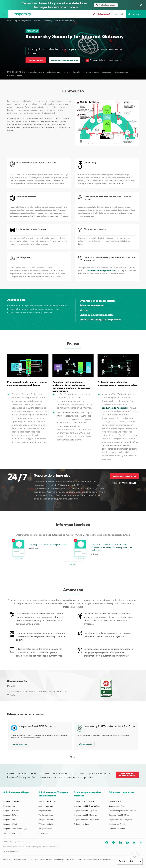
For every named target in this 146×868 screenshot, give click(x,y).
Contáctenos (7, 859)
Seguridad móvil (44, 810)
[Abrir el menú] (4, 14)
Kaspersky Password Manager (15, 829)
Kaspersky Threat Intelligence (120, 820)
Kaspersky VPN (9, 820)
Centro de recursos (46, 859)
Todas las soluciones (11, 833)
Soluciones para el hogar (16, 792)
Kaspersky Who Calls (11, 824)
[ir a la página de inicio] (22, 14)
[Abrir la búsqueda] (122, 14)
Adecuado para (53, 72)
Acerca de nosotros (20, 859)
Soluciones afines (14, 76)
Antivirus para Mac (45, 806)
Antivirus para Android (47, 801)
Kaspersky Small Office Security (86, 801)
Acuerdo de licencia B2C (50, 847)
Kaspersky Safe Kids (11, 815)
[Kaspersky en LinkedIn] (120, 842)
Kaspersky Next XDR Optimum (85, 815)
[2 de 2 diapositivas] (75, 756)
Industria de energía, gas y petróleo (100, 319)
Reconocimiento (121, 72)
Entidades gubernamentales (96, 314)
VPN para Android (45, 824)
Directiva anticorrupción (33, 847)
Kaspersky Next (115, 801)
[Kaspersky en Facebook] (106, 842)
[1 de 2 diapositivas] (71, 756)
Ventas (84, 310)
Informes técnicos (91, 72)
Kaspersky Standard (11, 801)
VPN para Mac (44, 833)
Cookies (21, 847)
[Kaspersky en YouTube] (127, 842)
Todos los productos (82, 824)
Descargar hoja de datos (105, 60)
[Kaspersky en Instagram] (134, 842)
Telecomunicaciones (92, 305)
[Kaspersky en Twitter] (113, 842)
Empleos (79, 859)
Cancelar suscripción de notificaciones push (97, 859)
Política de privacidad (10, 847)
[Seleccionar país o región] (116, 14)
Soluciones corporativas (121, 792)
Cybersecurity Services (118, 806)
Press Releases (59, 859)
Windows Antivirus (45, 815)
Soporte (76, 72)
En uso (67, 72)
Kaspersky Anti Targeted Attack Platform (110, 726)
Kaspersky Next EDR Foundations (87, 806)
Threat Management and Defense (122, 810)
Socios (30, 859)
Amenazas (106, 72)
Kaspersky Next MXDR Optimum (86, 820)
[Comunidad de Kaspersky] (141, 842)
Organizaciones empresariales (97, 300)
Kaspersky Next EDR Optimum (37, 726)
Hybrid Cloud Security (117, 824)
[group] (40, 549)
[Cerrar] (141, 5)
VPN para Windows (46, 820)
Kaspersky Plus (9, 806)
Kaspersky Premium (11, 810)
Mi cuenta (137, 14)
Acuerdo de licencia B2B (10, 851)
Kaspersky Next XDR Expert (119, 815)
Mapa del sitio (70, 859)
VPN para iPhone (45, 829)
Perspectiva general (35, 72)
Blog (36, 859)
